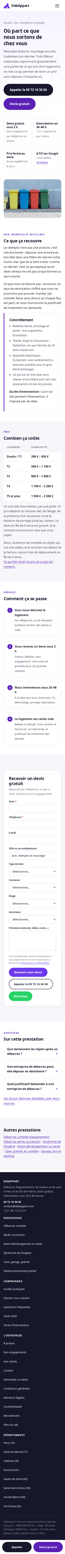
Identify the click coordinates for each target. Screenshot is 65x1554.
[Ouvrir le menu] (57, 6)
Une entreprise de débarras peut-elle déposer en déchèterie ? (30, 1069)
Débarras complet (15, 1225)
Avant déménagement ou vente (38, 1146)
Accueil (7, 22)
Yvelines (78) (11, 1461)
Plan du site (11, 1424)
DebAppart (21, 5)
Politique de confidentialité (34, 962)
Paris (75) (9, 1442)
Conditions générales (17, 1388)
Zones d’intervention (16, 1325)
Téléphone (16, 817)
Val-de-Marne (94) (14, 1497)
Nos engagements (15, 1352)
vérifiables (42, 162)
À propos (9, 1343)
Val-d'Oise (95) (12, 1506)
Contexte (14, 880)
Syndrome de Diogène (17, 1253)
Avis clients (10, 1361)
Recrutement (12, 1415)
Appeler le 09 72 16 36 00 (28, 90)
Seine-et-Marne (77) (15, 1452)
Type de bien (16, 864)
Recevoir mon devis (28, 972)
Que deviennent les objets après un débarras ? (32, 1051)
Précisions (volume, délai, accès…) (28, 928)
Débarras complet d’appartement (26, 1137)
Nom (12, 801)
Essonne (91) (11, 1470)
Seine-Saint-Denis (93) (17, 1488)
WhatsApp (21, 996)
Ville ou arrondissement (23, 848)
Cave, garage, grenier (17, 1262)
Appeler (17, 1547)
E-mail (12, 832)
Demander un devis (16, 1379)
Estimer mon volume (16, 1298)
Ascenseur (15, 912)
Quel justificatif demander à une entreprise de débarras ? (30, 1086)
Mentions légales (14, 1397)
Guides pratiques (14, 1289)
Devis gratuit (19, 104)
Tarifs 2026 (10, 1316)
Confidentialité (13, 1406)
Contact (8, 1370)
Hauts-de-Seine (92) (15, 1479)
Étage (12, 896)
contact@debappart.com (19, 1206)
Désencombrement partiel (20, 1271)
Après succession (14, 1234)
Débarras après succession (22, 1142)
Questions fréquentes (17, 1307)
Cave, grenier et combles (22, 1151)
